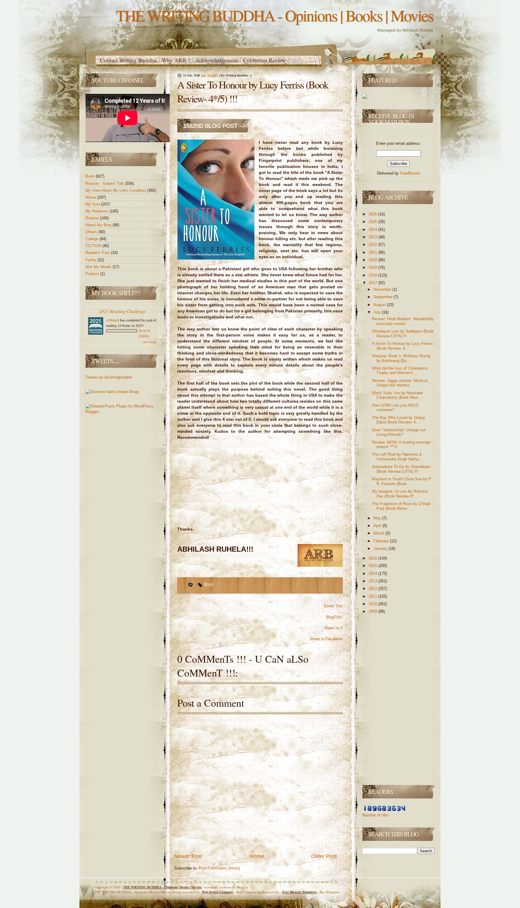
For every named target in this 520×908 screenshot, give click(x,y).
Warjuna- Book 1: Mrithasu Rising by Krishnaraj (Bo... (401, 358)
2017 (373, 282)
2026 (373, 214)
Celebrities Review (264, 60)
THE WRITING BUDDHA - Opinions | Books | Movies (274, 15)
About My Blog (99, 225)
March (379, 533)
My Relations (97, 211)
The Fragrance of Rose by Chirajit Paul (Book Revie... (401, 506)
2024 (373, 229)
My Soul (93, 204)
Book (90, 176)
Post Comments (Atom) (219, 868)
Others (91, 232)
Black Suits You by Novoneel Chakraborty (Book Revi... (397, 395)
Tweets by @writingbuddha (108, 377)
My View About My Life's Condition (116, 190)
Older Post (324, 856)
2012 (373, 588)
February (381, 541)
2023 (373, 237)
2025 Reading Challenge (122, 311)
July (377, 312)
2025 (373, 221)
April (377, 525)
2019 (373, 267)
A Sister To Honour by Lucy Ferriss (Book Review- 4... (402, 346)
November (382, 289)
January (380, 548)
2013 (373, 581)
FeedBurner (410, 173)
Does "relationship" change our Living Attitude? (399, 432)
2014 (373, 573)
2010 (373, 604)
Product (92, 273)
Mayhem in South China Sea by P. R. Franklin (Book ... (402, 481)
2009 (373, 611)
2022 (373, 244)
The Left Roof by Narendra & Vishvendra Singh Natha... (397, 456)
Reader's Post (98, 252)
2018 (373, 275)
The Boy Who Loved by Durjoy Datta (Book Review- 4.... (398, 420)
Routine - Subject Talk (105, 183)
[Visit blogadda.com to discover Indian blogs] (112, 391)
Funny (91, 260)
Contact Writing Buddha (128, 60)
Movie (91, 197)
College (92, 239)
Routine (92, 218)
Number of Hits (375, 815)
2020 (373, 260)
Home (256, 856)
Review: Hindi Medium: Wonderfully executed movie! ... (403, 321)
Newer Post (188, 856)
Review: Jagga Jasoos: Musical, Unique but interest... (400, 383)
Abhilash (112, 320)
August (380, 304)
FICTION (93, 245)
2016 (373, 558)
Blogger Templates (299, 892)
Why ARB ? (176, 60)
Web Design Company (218, 892)
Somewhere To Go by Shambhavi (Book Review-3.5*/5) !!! (401, 469)
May (377, 518)
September (383, 297)
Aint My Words (99, 267)
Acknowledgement (216, 60)
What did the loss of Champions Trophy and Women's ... (400, 370)
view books (149, 342)
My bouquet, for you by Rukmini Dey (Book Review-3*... (400, 493)
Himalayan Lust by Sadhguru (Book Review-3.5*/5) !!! (403, 333)
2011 (373, 596)
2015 (373, 565)
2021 (373, 252)
